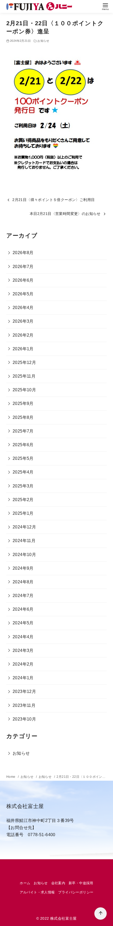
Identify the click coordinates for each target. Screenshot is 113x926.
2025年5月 (23, 458)
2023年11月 (24, 705)
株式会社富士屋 (63, 918)
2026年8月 (23, 252)
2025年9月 (23, 403)
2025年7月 (23, 431)
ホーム (25, 883)
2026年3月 (23, 321)
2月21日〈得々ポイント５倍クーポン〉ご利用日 (53, 200)
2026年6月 (23, 280)
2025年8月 (23, 417)
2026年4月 (23, 307)
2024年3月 (23, 650)
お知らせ (43, 40)
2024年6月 (23, 609)
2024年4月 (23, 637)
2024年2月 (23, 664)
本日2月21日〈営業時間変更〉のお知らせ (65, 214)
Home (11, 777)
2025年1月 (23, 513)
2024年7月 (23, 595)
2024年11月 (24, 540)
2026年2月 (23, 335)
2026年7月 (23, 266)
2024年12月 (24, 527)
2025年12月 (24, 362)
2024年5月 (23, 623)
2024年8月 (23, 582)
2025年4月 (23, 472)
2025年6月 (23, 445)
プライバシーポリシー (75, 892)
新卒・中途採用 (81, 883)
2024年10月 (24, 554)
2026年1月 (23, 349)
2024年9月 (23, 568)
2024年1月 (23, 678)
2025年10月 (24, 390)
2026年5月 (23, 294)
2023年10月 (24, 719)
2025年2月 (23, 499)
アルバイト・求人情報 (37, 892)
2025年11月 (24, 376)
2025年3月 (23, 486)
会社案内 (58, 883)
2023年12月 (24, 691)
